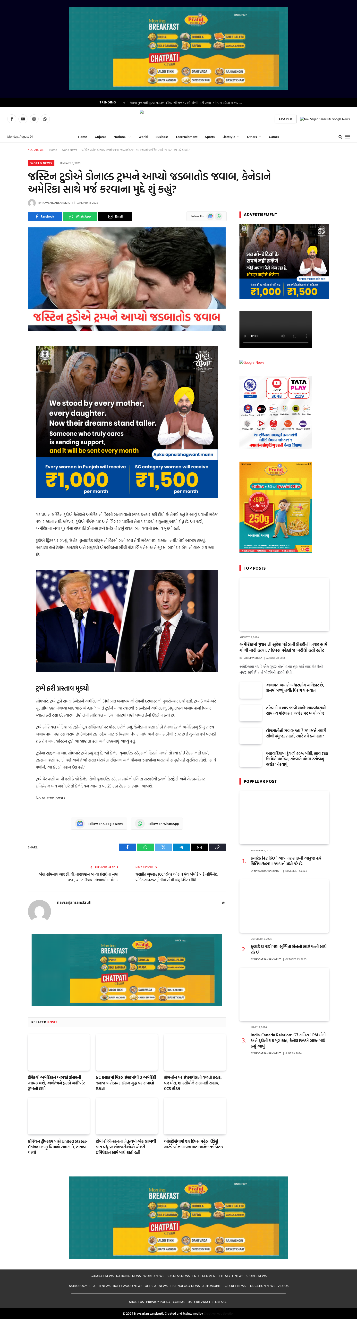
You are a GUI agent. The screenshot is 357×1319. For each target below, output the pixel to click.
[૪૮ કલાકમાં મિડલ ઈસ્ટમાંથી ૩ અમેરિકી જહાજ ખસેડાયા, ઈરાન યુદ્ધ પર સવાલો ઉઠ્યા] (127, 1052)
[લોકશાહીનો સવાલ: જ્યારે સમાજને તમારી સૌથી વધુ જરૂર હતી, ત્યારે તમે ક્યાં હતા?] (250, 735)
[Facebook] (11, 355)
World (143, 136)
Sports (210, 136)
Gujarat (100, 136)
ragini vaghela (252, 658)
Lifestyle (228, 136)
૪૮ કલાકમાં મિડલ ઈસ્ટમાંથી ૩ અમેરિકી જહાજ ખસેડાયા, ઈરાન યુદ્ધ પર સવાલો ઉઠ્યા (126, 1082)
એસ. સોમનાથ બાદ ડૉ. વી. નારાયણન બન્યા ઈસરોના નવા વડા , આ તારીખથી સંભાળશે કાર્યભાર (78, 877)
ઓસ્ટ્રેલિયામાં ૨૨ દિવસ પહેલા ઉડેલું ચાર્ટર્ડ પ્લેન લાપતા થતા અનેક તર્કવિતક (193, 1144)
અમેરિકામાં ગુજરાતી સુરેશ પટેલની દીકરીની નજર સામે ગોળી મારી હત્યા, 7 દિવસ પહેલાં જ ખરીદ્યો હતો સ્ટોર (184, 103)
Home (82, 136)
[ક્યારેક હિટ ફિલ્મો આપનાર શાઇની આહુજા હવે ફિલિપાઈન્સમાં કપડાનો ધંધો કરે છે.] (284, 817)
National (120, 136)
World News (69, 149)
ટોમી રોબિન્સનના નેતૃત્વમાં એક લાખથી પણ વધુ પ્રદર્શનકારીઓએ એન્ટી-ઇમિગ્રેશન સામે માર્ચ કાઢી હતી (126, 1146)
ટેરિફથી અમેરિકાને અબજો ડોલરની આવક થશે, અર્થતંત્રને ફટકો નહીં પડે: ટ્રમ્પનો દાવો (56, 1082)
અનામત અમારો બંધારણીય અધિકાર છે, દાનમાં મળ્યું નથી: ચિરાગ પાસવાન (295, 687)
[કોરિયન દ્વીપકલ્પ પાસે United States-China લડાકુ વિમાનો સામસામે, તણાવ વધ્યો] (59, 1116)
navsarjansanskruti (57, 202)
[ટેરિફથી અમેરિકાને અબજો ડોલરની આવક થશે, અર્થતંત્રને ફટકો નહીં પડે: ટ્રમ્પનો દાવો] (59, 1052)
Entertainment (186, 136)
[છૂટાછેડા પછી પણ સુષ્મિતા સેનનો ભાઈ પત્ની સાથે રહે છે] (284, 906)
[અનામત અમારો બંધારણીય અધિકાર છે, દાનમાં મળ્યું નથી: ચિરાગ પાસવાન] (250, 690)
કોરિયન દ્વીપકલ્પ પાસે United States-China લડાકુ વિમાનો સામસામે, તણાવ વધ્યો (57, 1146)
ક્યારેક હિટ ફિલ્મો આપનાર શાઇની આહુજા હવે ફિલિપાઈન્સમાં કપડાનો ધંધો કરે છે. (286, 860)
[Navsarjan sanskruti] (178, 119)
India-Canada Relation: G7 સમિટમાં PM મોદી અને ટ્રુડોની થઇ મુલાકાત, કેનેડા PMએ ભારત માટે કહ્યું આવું (288, 1040)
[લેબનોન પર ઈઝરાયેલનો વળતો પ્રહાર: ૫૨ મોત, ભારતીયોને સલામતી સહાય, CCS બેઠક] (195, 1052)
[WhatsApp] (11, 367)
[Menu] (347, 136)
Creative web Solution (219, 1313)
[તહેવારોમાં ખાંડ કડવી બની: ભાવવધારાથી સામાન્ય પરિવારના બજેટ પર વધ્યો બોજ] (250, 713)
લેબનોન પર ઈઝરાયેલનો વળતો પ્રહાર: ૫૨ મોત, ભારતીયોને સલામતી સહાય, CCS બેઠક (193, 1082)
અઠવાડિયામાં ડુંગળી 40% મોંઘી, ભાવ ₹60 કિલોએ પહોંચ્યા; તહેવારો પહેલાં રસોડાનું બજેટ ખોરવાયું (297, 759)
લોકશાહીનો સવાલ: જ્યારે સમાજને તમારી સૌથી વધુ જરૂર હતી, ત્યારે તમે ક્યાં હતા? (296, 733)
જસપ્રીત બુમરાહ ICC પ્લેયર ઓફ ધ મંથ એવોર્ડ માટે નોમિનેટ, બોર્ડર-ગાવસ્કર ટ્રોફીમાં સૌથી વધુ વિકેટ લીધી (177, 877)
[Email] (11, 417)
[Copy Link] (11, 404)
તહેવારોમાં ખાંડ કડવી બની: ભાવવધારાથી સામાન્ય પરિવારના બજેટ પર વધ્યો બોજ (296, 710)
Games (274, 136)
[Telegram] (11, 392)
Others (252, 136)
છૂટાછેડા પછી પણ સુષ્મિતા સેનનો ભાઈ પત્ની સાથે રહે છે (289, 949)
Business (161, 136)
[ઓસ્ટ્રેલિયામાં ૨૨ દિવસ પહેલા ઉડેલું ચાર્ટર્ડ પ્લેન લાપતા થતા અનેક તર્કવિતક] (195, 1116)
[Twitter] (11, 380)
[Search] (340, 136)
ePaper (285, 118)
